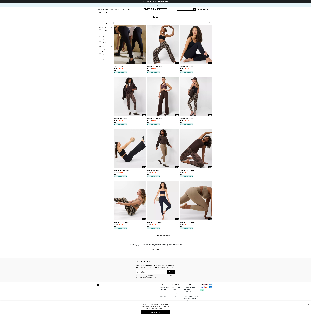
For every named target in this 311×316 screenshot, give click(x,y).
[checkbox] (105, 30)
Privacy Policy (165, 276)
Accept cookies (155, 312)
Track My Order (176, 287)
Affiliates (174, 296)
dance (105, 12)
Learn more (162, 308)
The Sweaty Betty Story (189, 287)
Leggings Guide (164, 294)
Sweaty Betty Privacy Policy (149, 277)
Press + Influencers (176, 294)
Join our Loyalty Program (190, 298)
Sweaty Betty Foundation (190, 291)
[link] (155, 9)
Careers (185, 294)
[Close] (308, 304)
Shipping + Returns (165, 287)
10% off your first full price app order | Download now (138, 1)
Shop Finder (203, 9)
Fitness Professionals (188, 301)
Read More (155, 249)
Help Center (163, 289)
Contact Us (174, 289)
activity (100, 12)
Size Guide (163, 291)
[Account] (208, 9)
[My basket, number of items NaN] (211, 9)
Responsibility (187, 289)
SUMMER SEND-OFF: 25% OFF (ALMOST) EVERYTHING (155, 5)
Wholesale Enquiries (176, 291)
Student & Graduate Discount (191, 296)
